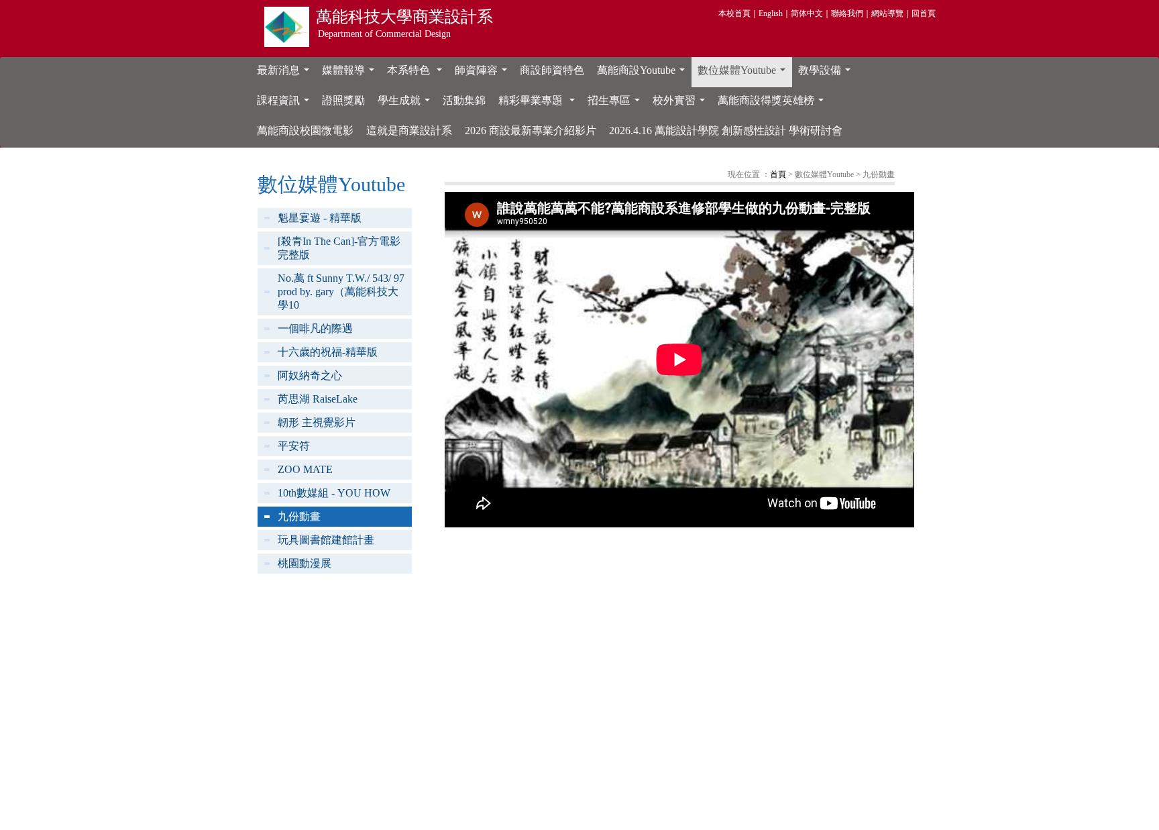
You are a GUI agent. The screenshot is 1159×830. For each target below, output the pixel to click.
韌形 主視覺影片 (316, 422)
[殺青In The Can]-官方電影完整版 (339, 248)
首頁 (778, 174)
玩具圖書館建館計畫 (326, 540)
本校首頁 (734, 13)
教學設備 (827, 73)
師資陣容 (483, 73)
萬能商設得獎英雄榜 (773, 104)
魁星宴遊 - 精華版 (320, 217)
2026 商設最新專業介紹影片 (530, 130)
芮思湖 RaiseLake (317, 399)
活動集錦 (464, 100)
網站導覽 (887, 13)
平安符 (294, 446)
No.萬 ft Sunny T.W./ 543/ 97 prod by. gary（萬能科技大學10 (341, 291)
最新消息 (286, 73)
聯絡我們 (847, 13)
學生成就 (406, 104)
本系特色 (417, 73)
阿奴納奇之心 (310, 375)
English (771, 13)
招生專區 (616, 104)
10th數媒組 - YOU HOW (334, 493)
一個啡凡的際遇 (315, 328)
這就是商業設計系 (409, 130)
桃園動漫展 (304, 563)
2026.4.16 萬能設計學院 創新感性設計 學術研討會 (725, 130)
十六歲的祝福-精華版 (328, 352)
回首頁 (924, 13)
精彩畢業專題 (539, 104)
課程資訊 (286, 104)
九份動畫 (299, 516)
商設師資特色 (552, 70)
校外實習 (681, 104)
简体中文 (807, 13)
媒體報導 (351, 73)
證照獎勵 (343, 100)
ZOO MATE (305, 469)
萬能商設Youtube (643, 73)
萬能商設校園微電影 (305, 130)
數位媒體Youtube (744, 73)
